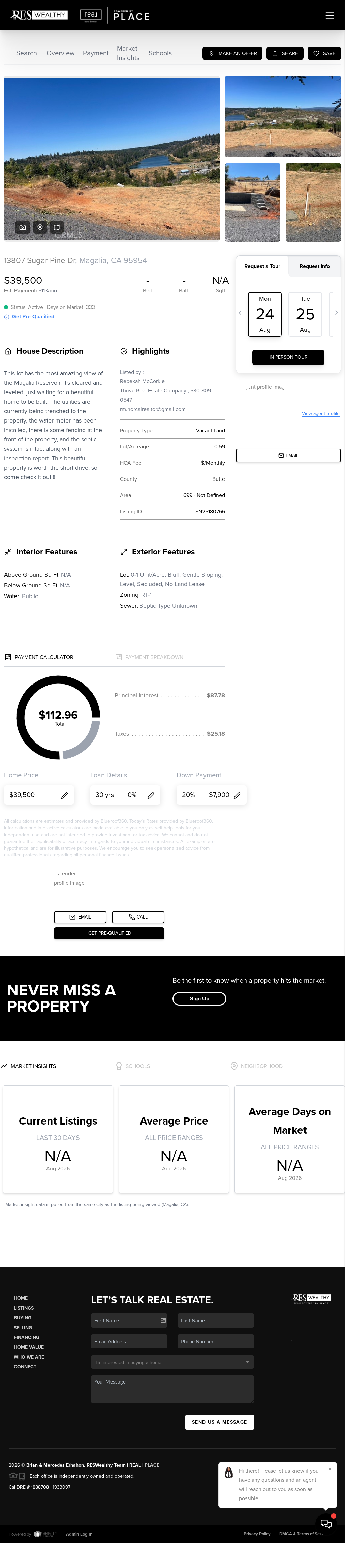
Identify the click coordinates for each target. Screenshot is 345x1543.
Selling (23, 1328)
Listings (24, 1308)
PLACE (152, 1465)
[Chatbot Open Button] (326, 1524)
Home (21, 1298)
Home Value (29, 1347)
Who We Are (29, 1357)
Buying (22, 1318)
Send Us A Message (219, 1422)
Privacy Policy (257, 1534)
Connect (25, 1367)
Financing (26, 1337)
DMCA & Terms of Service (304, 1534)
